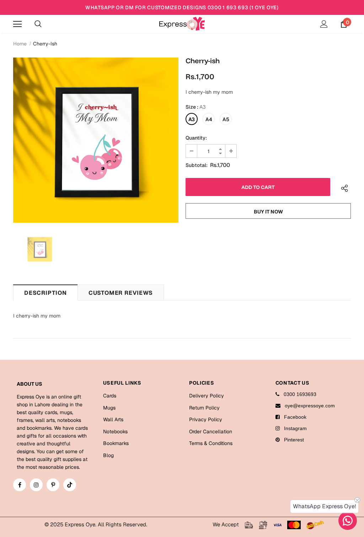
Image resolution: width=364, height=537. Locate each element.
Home (20, 43)
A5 (226, 119)
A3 (191, 119)
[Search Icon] (38, 24)
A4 (208, 119)
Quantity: (196, 138)
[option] (95, 140)
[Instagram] (36, 484)
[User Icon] (324, 24)
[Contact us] (347, 520)
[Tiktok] (69, 484)
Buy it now (268, 211)
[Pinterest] (53, 484)
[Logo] (182, 23)
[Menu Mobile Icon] (17, 24)
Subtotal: (197, 165)
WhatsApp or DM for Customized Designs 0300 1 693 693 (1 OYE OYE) (182, 7)
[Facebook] (19, 484)
